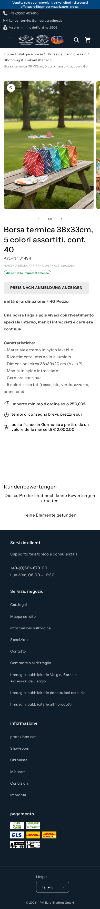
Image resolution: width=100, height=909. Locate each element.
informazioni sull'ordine (30, 628)
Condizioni (19, 783)
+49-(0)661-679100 (28, 567)
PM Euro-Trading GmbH (57, 902)
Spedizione (20, 639)
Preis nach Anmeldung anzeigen (46, 287)
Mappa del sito (23, 616)
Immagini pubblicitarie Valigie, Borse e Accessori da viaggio (43, 677)
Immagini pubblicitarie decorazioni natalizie (47, 692)
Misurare (18, 771)
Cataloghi (18, 604)
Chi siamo (18, 760)
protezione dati (23, 736)
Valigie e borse (31, 54)
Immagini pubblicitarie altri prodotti (41, 704)
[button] (10, 40)
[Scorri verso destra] (61, 219)
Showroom (19, 748)
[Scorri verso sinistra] (38, 219)
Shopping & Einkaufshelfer (26, 60)
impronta (18, 795)
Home (9, 54)
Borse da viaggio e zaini (67, 54)
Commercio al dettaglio (30, 663)
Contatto (18, 651)
